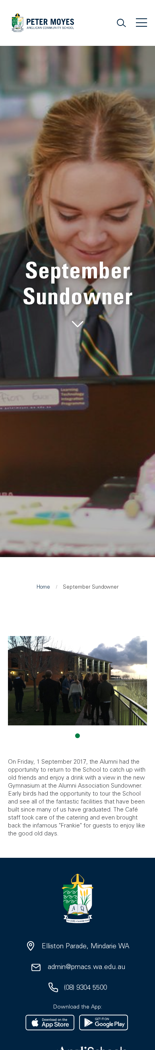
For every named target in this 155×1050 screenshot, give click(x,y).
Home (43, 587)
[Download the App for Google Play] (103, 1022)
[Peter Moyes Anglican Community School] (43, 25)
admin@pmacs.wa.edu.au (86, 967)
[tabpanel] (77, 294)
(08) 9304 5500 (85, 987)
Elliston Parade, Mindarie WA (85, 946)
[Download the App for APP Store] (50, 1022)
